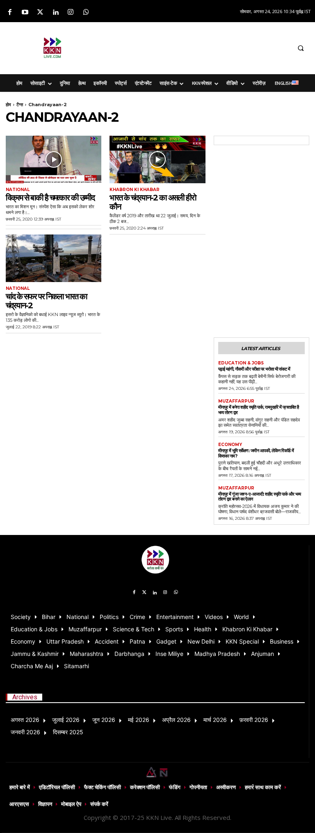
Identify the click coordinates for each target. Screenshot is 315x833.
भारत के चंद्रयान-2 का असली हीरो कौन (153, 202)
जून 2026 (103, 719)
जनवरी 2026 (25, 731)
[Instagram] (70, 12)
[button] (300, 48)
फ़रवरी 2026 (254, 719)
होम (8, 104)
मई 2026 (138, 719)
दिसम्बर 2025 (68, 731)
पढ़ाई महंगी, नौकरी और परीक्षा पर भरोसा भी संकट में (254, 369)
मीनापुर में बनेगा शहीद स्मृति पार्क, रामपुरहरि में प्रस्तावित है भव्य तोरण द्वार (258, 409)
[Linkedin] (55, 12)
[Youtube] (24, 12)
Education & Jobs (241, 363)
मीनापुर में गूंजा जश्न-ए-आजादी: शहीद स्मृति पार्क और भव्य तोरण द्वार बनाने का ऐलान (259, 496)
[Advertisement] (205, 46)
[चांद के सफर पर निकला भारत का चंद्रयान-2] (53, 258)
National (18, 189)
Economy (230, 444)
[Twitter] (40, 12)
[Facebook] (9, 12)
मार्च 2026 (215, 719)
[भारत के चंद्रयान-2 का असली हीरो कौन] (157, 160)
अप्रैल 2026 (176, 719)
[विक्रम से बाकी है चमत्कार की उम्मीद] (53, 160)
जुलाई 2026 (66, 719)
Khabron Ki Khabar (135, 189)
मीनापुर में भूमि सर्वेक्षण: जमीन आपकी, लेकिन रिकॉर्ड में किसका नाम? (256, 453)
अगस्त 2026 (25, 719)
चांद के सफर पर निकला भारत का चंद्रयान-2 (46, 300)
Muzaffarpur (236, 401)
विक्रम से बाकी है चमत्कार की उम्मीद (50, 198)
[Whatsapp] (85, 12)
